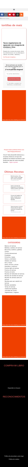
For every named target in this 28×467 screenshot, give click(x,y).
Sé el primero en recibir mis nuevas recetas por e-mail (14, 67)
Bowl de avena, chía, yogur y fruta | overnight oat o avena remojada (16, 177)
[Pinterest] (14, 15)
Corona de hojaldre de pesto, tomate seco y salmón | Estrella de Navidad (16, 197)
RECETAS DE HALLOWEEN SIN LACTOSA (14, 274)
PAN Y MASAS (8, 262)
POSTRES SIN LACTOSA (10, 270)
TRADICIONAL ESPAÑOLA (11, 288)
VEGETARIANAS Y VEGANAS (12, 292)
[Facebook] (2, 15)
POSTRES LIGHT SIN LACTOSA (12, 268)
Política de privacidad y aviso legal (14, 456)
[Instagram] (17, 15)
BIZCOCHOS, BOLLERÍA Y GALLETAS (13, 249)
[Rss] (21, 15)
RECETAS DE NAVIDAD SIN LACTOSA (14, 275)
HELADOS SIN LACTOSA (10, 261)
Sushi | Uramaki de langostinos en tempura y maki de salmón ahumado (17, 187)
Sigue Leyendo (13, 162)
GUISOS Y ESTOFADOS (10, 259)
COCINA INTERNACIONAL (11, 253)
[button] (14, 9)
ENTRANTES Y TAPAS (10, 257)
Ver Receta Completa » (9, 57)
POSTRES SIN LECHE (10, 272)
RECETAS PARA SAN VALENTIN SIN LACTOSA (13, 282)
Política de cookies (14, 459)
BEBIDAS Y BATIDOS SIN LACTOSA (13, 248)
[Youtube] (10, 15)
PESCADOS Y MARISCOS (11, 266)
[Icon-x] (6, 15)
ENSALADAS (8, 255)
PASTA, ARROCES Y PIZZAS (11, 264)
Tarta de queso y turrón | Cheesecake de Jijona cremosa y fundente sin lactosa (17, 208)
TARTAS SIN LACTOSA (10, 287)
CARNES (7, 251)
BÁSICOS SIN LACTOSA (10, 246)
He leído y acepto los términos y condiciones (14, 84)
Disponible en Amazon (14, 388)
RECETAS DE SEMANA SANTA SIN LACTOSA (13, 278)
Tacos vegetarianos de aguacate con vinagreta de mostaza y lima (13, 45)
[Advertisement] (14, 104)
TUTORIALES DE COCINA (11, 290)
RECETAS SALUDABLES (10, 285)
